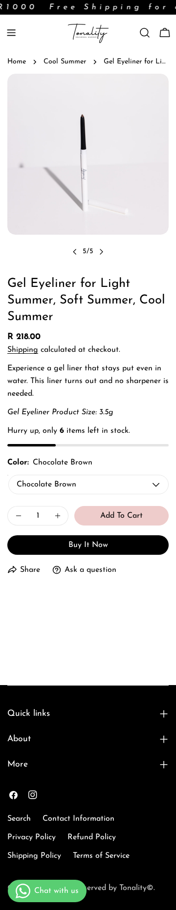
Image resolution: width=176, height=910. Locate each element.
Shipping (22, 350)
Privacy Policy (31, 837)
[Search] (144, 32)
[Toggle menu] (11, 32)
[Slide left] (75, 252)
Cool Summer (65, 61)
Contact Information (78, 819)
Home (16, 61)
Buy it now (88, 545)
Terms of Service (101, 856)
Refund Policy (91, 837)
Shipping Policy (34, 856)
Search (19, 819)
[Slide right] (101, 252)
